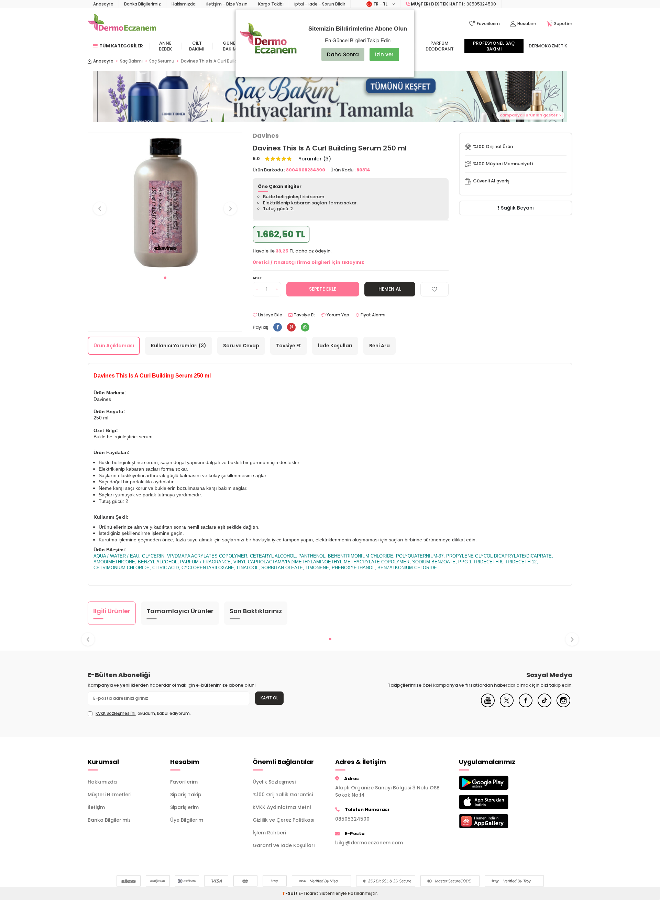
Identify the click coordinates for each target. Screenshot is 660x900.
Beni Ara (379, 345)
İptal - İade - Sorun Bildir (319, 4)
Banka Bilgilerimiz (142, 4)
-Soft (290, 893)
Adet (257, 278)
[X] (507, 705)
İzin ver (384, 54)
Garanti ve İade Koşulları (284, 845)
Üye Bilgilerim (186, 820)
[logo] (122, 23)
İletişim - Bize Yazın (227, 4)
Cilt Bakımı (197, 46)
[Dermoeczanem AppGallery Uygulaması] (495, 821)
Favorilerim (184, 781)
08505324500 (352, 818)
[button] (330, 96)
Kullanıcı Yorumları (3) (178, 345)
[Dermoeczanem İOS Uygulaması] (495, 802)
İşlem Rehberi (269, 832)
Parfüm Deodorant (440, 46)
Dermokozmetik (548, 46)
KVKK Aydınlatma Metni (282, 807)
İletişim (96, 807)
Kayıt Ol (269, 698)
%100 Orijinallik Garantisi (283, 794)
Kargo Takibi (271, 4)
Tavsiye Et (304, 315)
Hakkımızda (184, 4)
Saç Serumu (161, 61)
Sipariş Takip (185, 794)
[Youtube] (488, 705)
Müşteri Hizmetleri (109, 794)
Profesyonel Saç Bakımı (494, 46)
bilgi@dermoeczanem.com (369, 842)
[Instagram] (563, 705)
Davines (266, 136)
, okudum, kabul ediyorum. (143, 713)
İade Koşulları (335, 345)
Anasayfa (103, 4)
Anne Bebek (165, 46)
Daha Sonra (343, 54)
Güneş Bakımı (230, 46)
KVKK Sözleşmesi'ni (115, 713)
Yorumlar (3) (315, 159)
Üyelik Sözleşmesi (274, 781)
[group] (165, 202)
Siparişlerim (184, 807)
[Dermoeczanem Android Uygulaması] (495, 783)
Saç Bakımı (131, 61)
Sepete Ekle (322, 288)
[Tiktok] (544, 705)
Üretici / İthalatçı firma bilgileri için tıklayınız (308, 262)
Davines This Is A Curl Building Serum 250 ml (227, 61)
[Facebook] (525, 705)
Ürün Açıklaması (114, 345)
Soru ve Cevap (241, 345)
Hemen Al (389, 288)
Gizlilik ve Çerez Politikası (284, 820)
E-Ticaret (308, 893)
